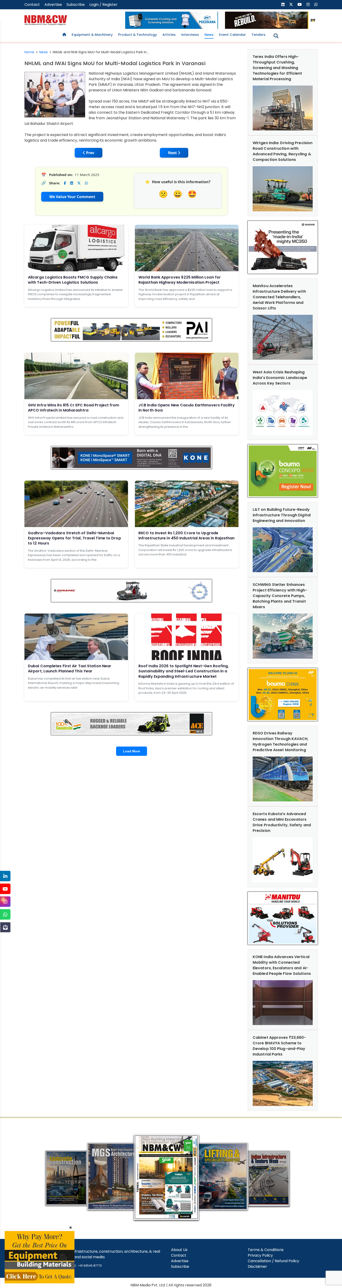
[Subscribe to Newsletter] (5, 927)
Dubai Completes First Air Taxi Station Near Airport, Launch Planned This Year (69, 668)
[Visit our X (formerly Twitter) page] (291, 4)
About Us (179, 1249)
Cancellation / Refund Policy (273, 1261)
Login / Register (103, 4)
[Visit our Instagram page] (308, 4)
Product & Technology (137, 34)
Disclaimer (257, 1266)
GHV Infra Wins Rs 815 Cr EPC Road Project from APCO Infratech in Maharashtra (73, 407)
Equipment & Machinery (92, 34)
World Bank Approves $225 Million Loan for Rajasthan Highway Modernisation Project (179, 280)
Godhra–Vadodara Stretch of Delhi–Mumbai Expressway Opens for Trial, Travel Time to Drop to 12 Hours (74, 538)
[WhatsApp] (5, 914)
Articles (169, 34)
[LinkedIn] (5, 876)
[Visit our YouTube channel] (300, 4)
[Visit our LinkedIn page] (283, 4)
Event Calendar (232, 34)
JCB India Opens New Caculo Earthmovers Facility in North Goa (186, 407)
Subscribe (76, 4)
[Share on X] (79, 183)
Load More (131, 751)
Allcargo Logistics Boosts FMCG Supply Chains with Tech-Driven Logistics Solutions (72, 280)
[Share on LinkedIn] (71, 183)
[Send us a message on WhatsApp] (316, 4)
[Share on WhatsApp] (86, 183)
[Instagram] (5, 901)
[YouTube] (5, 889)
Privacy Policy (260, 1255)
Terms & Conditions (266, 1249)
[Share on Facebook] (65, 183)
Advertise (53, 4)
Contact (32, 4)
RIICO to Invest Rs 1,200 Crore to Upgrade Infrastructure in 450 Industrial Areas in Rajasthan (186, 535)
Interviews (190, 34)
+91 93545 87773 (90, 1266)
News (209, 34)
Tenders (258, 34)
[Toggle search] (276, 36)
